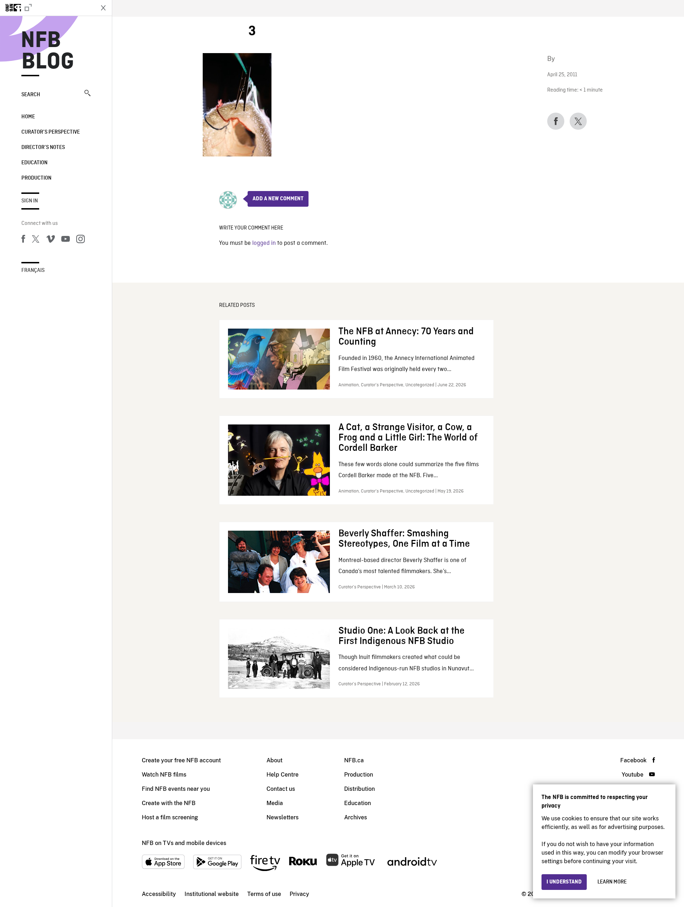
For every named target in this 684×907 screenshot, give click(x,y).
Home (28, 117)
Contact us (280, 788)
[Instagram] (80, 240)
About (274, 760)
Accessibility (159, 894)
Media (274, 803)
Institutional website (212, 894)
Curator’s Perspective (50, 132)
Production (36, 178)
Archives (355, 817)
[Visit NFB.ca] (47, 8)
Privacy (299, 894)
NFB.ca (354, 760)
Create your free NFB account (181, 760)
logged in (264, 243)
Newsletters (282, 817)
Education (34, 163)
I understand (564, 882)
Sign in (29, 201)
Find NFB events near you (176, 788)
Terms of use (264, 894)
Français (33, 270)
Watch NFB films (164, 774)
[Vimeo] (50, 240)
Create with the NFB (169, 803)
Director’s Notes (43, 147)
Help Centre (282, 774)
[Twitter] (35, 240)
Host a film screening (170, 817)
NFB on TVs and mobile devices (184, 843)
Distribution (359, 788)
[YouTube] (65, 240)
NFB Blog (47, 51)
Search (30, 95)
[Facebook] (23, 240)
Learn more (612, 882)
